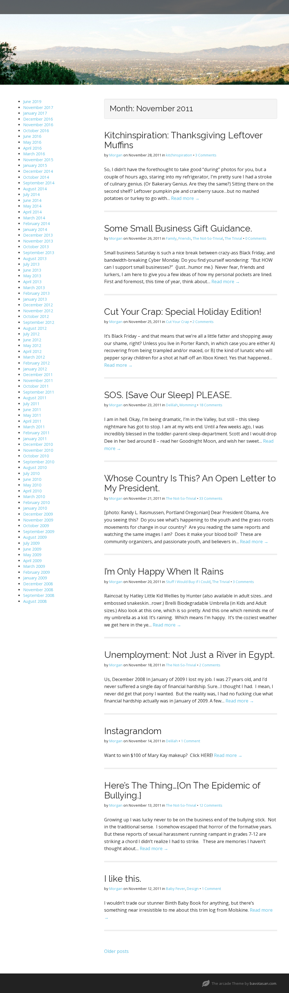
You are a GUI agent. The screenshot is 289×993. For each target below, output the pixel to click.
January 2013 (35, 299)
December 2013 (38, 235)
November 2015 (38, 159)
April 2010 (32, 491)
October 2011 (36, 386)
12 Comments (210, 805)
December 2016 (38, 119)
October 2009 (36, 525)
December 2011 (38, 374)
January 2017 (35, 113)
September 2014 (38, 182)
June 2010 (32, 479)
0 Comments (255, 238)
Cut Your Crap (177, 321)
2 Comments (203, 321)
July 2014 (31, 194)
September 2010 (38, 461)
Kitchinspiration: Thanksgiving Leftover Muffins (183, 140)
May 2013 (32, 275)
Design (193, 888)
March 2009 (34, 566)
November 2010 (38, 450)
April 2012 (32, 351)
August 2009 (35, 537)
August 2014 (35, 188)
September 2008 (38, 595)
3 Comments (205, 155)
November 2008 (38, 589)
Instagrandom (132, 731)
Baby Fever (175, 888)
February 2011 (36, 432)
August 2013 (35, 258)
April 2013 (32, 281)
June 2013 (32, 270)
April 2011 (32, 421)
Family (171, 238)
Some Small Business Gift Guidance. (178, 228)
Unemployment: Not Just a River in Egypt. (189, 654)
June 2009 (32, 549)
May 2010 (32, 485)
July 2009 (31, 543)
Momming (187, 404)
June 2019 (32, 101)
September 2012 (38, 322)
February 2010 (36, 502)
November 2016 (38, 124)
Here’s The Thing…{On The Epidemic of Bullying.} (182, 790)
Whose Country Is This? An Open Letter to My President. (190, 483)
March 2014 (34, 218)
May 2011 (32, 415)
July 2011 (31, 403)
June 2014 (32, 200)
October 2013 (36, 246)
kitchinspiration (179, 155)
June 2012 (32, 339)
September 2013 (38, 252)
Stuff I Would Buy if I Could (188, 581)
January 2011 (35, 438)
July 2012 (31, 334)
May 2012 (32, 345)
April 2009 (32, 560)
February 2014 (36, 223)
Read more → (185, 198)
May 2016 (32, 142)
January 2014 (35, 229)
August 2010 (35, 467)
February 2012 (36, 363)
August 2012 (35, 328)
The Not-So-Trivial (208, 238)
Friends (184, 238)
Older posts (116, 951)
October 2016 (36, 130)
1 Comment (190, 740)
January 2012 (35, 369)
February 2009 (36, 572)
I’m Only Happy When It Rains (164, 571)
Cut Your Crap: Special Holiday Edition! (182, 311)
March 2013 (34, 287)
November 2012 (38, 310)
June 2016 (32, 136)
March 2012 (34, 357)
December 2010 (38, 444)
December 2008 (38, 583)
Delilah (172, 404)
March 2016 (34, 153)
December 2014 (38, 171)
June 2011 (32, 409)
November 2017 (38, 107)
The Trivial (233, 238)
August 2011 (35, 397)
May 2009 (32, 554)
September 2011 (38, 392)
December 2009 (38, 514)
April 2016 (32, 148)
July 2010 (31, 473)
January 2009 (35, 577)
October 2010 (36, 456)
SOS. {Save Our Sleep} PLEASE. (168, 395)
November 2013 (38, 241)
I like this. (122, 878)
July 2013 (31, 264)
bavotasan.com (263, 983)
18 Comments (210, 404)
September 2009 (38, 531)
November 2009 (38, 520)
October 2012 (36, 316)
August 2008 (35, 601)
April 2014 (32, 212)
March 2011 (34, 426)
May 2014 (32, 206)
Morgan (115, 155)
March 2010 (34, 496)
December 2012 (38, 304)
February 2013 (36, 293)
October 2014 (36, 177)
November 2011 (38, 380)
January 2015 (35, 165)
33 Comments (210, 498)
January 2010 (35, 508)
